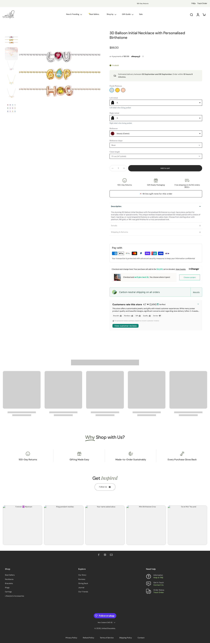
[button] (165, 168)
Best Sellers (10, 575)
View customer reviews (125, 325)
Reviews (81, 579)
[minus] (112, 168)
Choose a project (190, 277)
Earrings (8, 592)
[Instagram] (105, 555)
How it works (181, 269)
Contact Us (158, 585)
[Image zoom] (59, 74)
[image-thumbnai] (11, 40)
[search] (191, 14)
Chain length (115, 152)
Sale (141, 14)
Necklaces (9, 579)
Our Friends (83, 592)
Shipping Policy (125, 638)
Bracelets (9, 583)
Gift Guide (126, 14)
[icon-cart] (204, 14)
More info (196, 292)
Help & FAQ (158, 577)
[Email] (111, 555)
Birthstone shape (116, 141)
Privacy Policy (71, 638)
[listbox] (156, 103)
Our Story (82, 575)
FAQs (193, 3)
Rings (7, 587)
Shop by (110, 14)
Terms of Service (107, 638)
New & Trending (72, 14)
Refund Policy (88, 638)
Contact (141, 638)
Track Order (202, 3)
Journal (81, 587)
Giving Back (83, 583)
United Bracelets (108, 628)
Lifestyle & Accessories (14, 596)
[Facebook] (99, 555)
